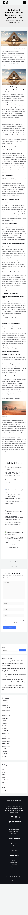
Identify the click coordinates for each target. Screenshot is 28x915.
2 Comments (7, 519)
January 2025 (5, 736)
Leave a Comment (9, 20)
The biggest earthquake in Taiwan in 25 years (14, 473)
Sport (3, 782)
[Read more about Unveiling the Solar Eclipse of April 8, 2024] (14, 491)
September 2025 (6, 715)
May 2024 (4, 754)
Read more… (5, 455)
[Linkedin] (19, 817)
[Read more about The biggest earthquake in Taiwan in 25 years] (14, 468)
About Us (14, 860)
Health (3, 774)
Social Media (5, 779)
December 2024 (6, 738)
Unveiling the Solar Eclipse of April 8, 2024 (14, 495)
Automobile (5, 767)
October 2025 (5, 713)
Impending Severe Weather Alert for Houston (14, 516)
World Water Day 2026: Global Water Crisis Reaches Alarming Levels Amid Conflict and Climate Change (13, 663)
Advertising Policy (14, 831)
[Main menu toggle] (24, 2)
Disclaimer (14, 833)
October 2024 (5, 743)
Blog (3, 769)
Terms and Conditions (14, 829)
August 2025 (5, 718)
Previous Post (14, 562)
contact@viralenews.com (14, 867)
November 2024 (6, 741)
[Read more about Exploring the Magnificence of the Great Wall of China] (14, 533)
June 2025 (4, 723)
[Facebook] (8, 817)
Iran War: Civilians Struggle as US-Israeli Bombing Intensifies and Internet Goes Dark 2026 (13, 687)
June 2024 (4, 751)
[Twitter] (12, 817)
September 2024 (6, 746)
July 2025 (4, 720)
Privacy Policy (14, 827)
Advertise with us (14, 862)
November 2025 (6, 710)
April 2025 (4, 728)
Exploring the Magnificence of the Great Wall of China (14, 538)
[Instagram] (16, 817)
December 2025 (6, 708)
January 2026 (5, 705)
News (3, 777)
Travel (17, 540)
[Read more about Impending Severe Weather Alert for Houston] (14, 512)
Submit (22, 650)
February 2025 (5, 733)
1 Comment (7, 498)
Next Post (14, 566)
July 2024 (4, 748)
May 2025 (4, 725)
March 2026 (5, 700)
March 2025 (5, 731)
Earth (16, 20)
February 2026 (5, 702)
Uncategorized (5, 790)
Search (3, 647)
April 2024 (4, 756)
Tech (3, 785)
